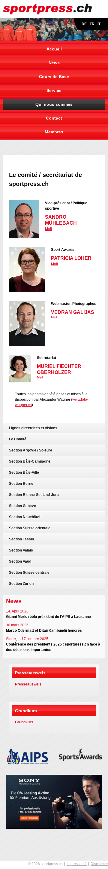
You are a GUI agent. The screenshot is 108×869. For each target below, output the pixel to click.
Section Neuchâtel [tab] (24, 517)
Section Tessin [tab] (21, 539)
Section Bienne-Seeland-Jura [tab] (34, 495)
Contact (54, 118)
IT (99, 24)
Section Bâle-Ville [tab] (24, 472)
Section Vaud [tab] (20, 561)
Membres (54, 131)
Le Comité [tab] (17, 439)
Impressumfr (77, 864)
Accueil (54, 49)
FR (92, 24)
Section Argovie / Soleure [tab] (30, 450)
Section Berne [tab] (21, 484)
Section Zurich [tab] (21, 584)
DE (84, 24)
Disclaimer (99, 864)
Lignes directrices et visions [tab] (33, 428)
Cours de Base (54, 76)
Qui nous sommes (54, 104)
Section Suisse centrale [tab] (29, 572)
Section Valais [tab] (21, 550)
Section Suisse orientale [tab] (29, 528)
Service (54, 90)
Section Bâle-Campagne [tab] (29, 461)
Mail (48, 229)
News (54, 62)
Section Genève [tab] (22, 506)
